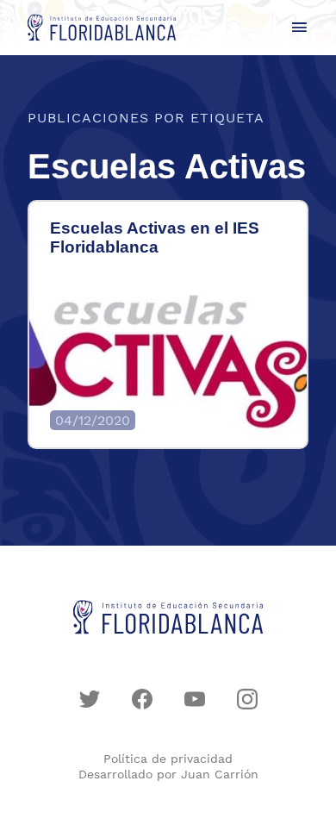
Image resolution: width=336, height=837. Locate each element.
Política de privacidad (168, 758)
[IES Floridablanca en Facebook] (142, 699)
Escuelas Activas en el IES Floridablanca (154, 237)
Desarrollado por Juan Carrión (168, 774)
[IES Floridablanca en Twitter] (89, 699)
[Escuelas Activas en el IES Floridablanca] (168, 361)
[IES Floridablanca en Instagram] (247, 699)
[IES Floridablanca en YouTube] (194, 699)
